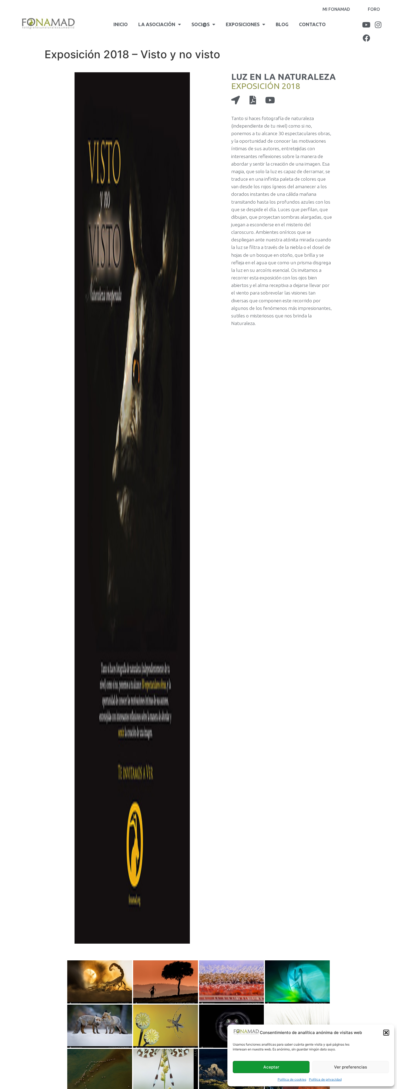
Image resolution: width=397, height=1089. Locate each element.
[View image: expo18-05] (99, 1026)
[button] (386, 1032)
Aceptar (271, 1067)
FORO (374, 9)
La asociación (156, 24)
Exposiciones (243, 24)
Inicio (120, 24)
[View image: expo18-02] (165, 982)
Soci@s (200, 24)
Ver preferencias (350, 1067)
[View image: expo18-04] (297, 982)
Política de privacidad (325, 1079)
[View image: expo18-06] (165, 1026)
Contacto (312, 24)
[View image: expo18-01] (99, 982)
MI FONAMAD (336, 9)
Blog (282, 24)
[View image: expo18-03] (231, 982)
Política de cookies (292, 1079)
